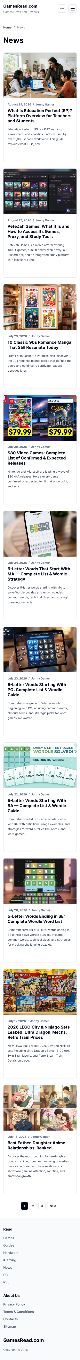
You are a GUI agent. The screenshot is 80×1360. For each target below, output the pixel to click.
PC (5, 1275)
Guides (8, 1245)
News (7, 1267)
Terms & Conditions (18, 1312)
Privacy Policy (14, 1304)
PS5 (6, 1282)
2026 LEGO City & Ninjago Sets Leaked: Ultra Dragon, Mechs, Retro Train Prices (39, 1032)
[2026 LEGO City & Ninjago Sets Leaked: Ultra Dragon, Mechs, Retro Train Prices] (40, 992)
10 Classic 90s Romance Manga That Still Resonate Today (39, 345)
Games (8, 1238)
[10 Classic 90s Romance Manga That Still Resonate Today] (40, 307)
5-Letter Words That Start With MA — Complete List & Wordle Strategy (39, 574)
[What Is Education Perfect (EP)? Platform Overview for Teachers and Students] (40, 75)
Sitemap (9, 1326)
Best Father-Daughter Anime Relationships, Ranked (36, 1145)
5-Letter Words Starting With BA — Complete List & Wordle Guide (37, 805)
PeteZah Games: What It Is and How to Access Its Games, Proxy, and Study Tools (39, 231)
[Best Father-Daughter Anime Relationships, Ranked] (40, 1108)
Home (7, 27)
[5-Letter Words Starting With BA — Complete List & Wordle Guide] (40, 765)
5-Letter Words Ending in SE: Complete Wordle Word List (36, 919)
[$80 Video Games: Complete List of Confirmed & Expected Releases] (40, 418)
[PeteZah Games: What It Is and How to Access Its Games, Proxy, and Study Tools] (40, 191)
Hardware (10, 1253)
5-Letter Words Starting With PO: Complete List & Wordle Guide (37, 689)
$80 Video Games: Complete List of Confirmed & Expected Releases (37, 458)
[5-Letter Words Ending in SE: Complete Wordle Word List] (40, 881)
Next (53, 1206)
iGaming (9, 1260)
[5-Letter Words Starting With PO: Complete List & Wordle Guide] (40, 650)
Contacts (10, 1319)
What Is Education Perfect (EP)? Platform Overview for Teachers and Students (40, 115)
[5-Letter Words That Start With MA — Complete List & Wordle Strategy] (40, 534)
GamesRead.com (20, 6)
